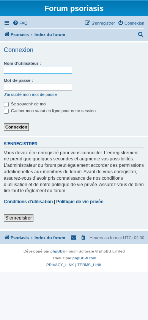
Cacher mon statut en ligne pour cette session (53, 110)
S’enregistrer (18, 218)
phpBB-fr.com (84, 258)
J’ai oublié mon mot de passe (30, 94)
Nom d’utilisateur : (22, 63)
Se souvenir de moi (28, 104)
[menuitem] (20, 23)
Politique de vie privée (80, 201)
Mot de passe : (18, 80)
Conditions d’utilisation (28, 201)
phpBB (56, 251)
